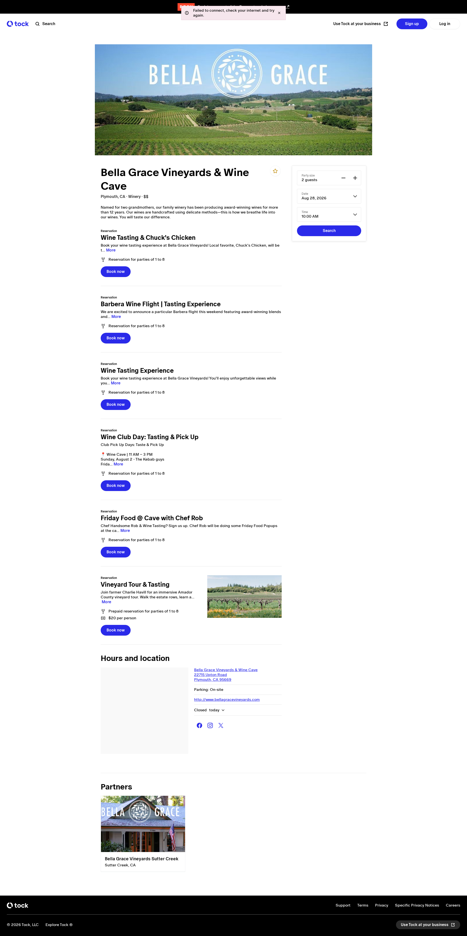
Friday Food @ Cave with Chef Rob (152, 518)
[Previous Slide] (213, 596)
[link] (244, 596)
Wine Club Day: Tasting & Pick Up (149, 437)
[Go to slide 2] (249, 614)
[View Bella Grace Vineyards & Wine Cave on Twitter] (221, 725)
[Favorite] (275, 171)
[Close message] (279, 12)
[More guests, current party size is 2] (355, 178)
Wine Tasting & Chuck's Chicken (148, 237)
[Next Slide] (275, 596)
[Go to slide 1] (239, 614)
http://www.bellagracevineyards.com (227, 699)
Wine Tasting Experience (137, 370)
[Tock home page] (18, 24)
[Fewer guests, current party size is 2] (343, 178)
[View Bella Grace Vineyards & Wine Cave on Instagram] (210, 725)
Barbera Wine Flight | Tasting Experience (161, 304)
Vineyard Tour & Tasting (135, 584)
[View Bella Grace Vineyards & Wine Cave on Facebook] (199, 725)
